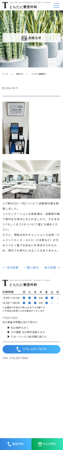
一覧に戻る (31, 267)
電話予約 (18, 444)
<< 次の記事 (10, 267)
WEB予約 (49, 444)
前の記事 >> (52, 267)
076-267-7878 (34, 349)
